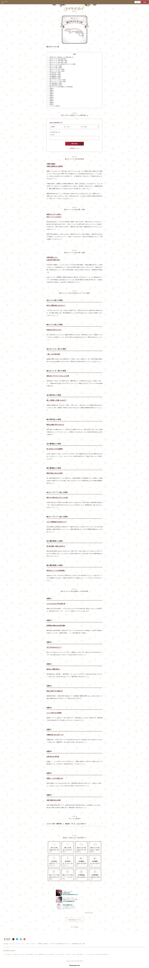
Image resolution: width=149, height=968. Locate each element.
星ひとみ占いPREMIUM (49, 954)
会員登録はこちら (74, 148)
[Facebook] (17, 939)
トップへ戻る (74, 927)
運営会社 (46, 943)
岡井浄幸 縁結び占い (80, 954)
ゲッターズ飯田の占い (8, 954)
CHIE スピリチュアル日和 (70, 954)
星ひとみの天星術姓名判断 (39, 954)
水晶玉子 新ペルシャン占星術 (18, 954)
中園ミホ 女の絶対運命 (29, 954)
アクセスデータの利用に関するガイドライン (60, 943)
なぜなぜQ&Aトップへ (74, 920)
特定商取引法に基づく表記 (78, 943)
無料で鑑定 (74, 144)
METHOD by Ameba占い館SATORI (101, 954)
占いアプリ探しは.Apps (90, 954)
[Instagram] (24, 939)
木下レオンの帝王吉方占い (60, 954)
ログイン (137, 2)
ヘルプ (23, 943)
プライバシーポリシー (31, 943)
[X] (13, 939)
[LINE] (21, 939)
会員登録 (144, 2)
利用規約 (40, 943)
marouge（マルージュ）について (12, 943)
